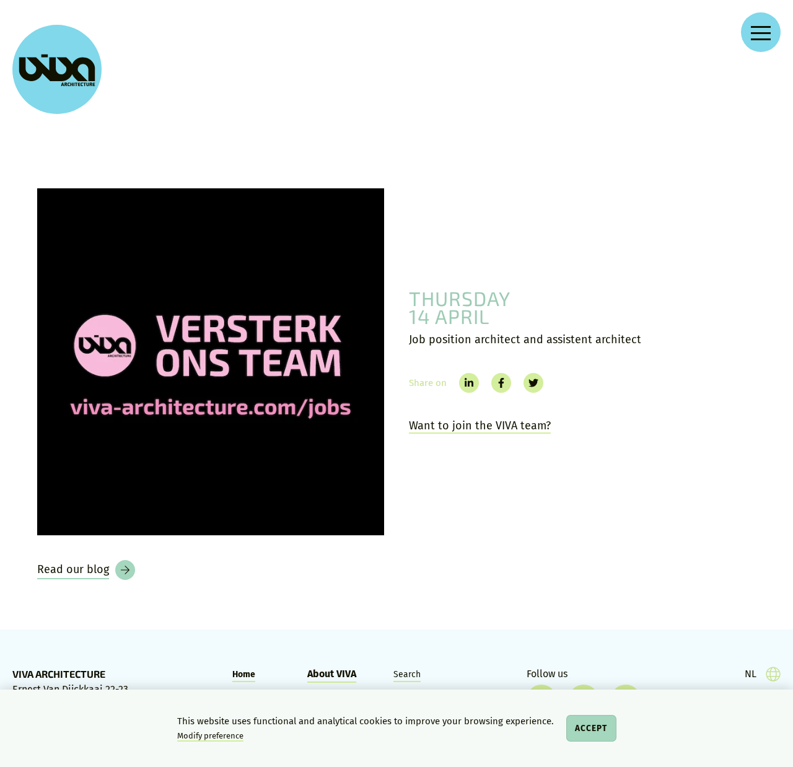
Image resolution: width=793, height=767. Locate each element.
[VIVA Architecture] (57, 69)
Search (407, 674)
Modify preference (210, 735)
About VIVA (331, 674)
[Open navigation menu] (761, 32)
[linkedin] (469, 383)
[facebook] (501, 383)
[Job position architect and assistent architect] (210, 361)
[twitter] (533, 383)
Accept (591, 728)
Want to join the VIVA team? (480, 425)
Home (243, 674)
